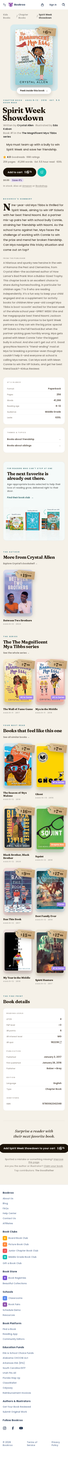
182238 (55, 1042)
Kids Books (6, 16)
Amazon (27, 185)
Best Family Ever (45, 916)
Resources (9, 1315)
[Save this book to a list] (41, 172)
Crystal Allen (25, 125)
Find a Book (9, 1329)
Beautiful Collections (15, 1283)
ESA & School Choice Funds (18, 1353)
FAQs (6, 1208)
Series (61, 904)
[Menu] (4, 5)
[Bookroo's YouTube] (21, 1428)
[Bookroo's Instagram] (4, 1428)
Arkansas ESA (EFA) (14, 1363)
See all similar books (16, 737)
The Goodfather (44, 1170)
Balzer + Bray (54, 1068)
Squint (39, 856)
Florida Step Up (11, 1377)
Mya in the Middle (46, 709)
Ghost (39, 794)
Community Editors (14, 1339)
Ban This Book (12, 919)
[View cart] (42, 5)
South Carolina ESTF (14, 1368)
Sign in (53, 4)
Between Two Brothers (17, 620)
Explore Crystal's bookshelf (20, 563)
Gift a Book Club (12, 1263)
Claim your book (53, 1166)
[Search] (63, 5)
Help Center (9, 1213)
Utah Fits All (9, 1372)
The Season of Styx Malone (15, 794)
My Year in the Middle (16, 977)
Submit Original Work (15, 1411)
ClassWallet (10, 1382)
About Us (8, 1198)
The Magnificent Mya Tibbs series (30, 134)
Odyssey (8, 1387)
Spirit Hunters (44, 980)
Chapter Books (23, 16)
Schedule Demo (12, 1310)
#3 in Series (58, 697)
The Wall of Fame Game (18, 709)
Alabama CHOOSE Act (15, 1357)
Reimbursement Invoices (17, 1392)
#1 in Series (58, 782)
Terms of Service (32, 1444)
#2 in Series (26, 697)
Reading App (10, 1334)
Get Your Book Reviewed (17, 1406)
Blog (5, 1203)
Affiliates (8, 1223)
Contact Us (9, 1218)
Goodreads (18, 157)
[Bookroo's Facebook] (13, 1428)
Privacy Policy (56, 1444)
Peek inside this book (34, 90)
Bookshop (41, 185)
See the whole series (16, 652)
